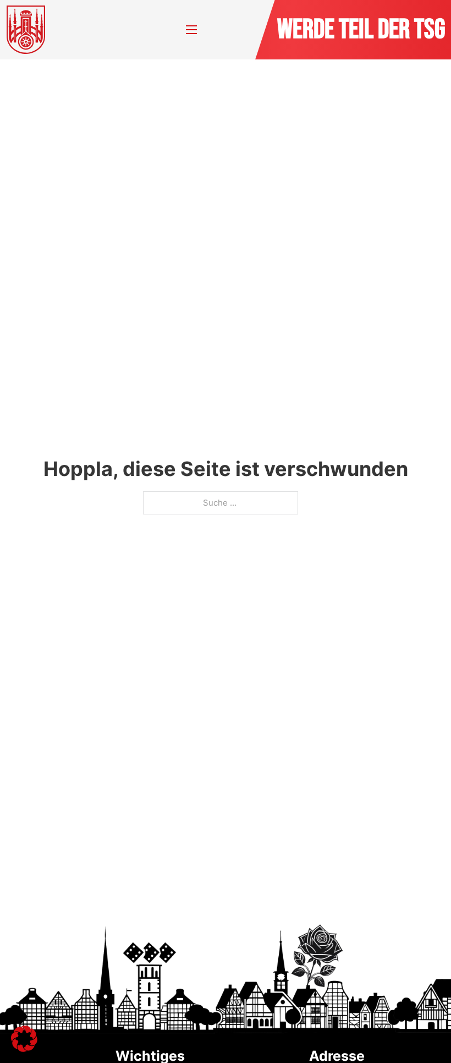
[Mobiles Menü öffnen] (191, 29)
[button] (24, 1039)
